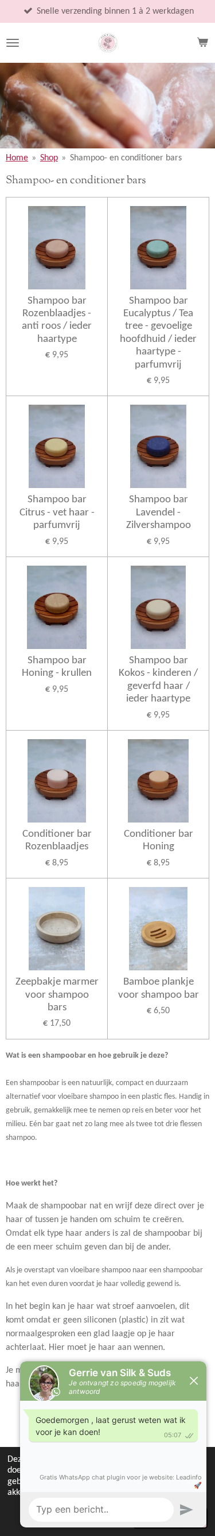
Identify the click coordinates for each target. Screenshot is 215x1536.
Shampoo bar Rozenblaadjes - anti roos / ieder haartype (57, 320)
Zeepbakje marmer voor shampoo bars (57, 995)
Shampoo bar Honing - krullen (57, 667)
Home (17, 158)
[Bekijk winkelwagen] (202, 43)
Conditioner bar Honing (158, 840)
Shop (49, 158)
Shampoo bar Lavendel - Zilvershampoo (158, 512)
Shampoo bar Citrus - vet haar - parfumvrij (57, 512)
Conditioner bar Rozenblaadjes (57, 840)
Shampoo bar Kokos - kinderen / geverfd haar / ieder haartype (158, 679)
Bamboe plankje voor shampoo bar (158, 988)
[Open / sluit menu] (12, 43)
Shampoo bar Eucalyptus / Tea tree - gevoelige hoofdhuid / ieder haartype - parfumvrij (158, 333)
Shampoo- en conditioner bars (126, 158)
